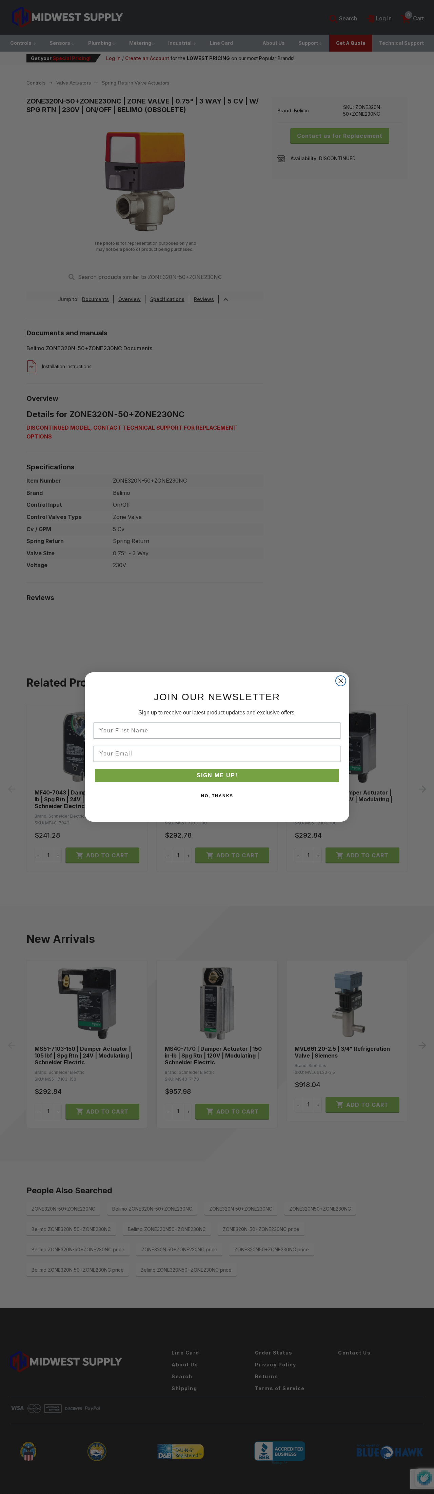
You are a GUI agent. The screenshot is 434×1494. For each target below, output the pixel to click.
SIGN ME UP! (217, 775)
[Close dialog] (341, 681)
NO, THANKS (217, 795)
